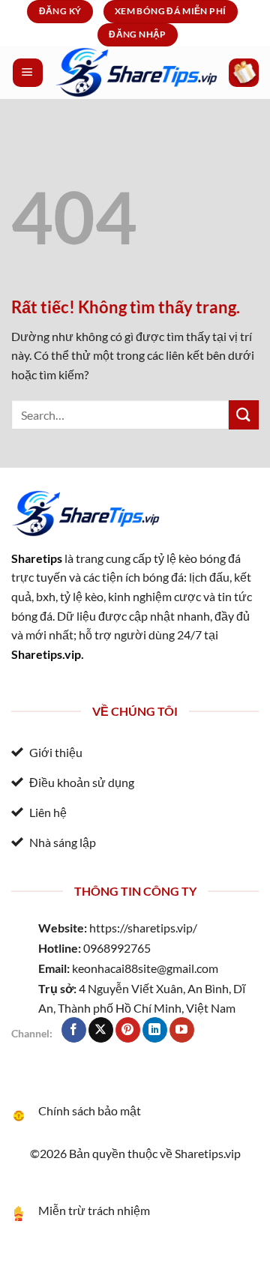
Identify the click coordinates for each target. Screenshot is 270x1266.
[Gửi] (244, 414)
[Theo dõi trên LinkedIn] (154, 1030)
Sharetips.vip (46, 654)
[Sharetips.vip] (136, 72)
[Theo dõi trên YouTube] (182, 1030)
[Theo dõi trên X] (100, 1030)
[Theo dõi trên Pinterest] (128, 1030)
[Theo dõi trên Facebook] (74, 1030)
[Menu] (28, 72)
